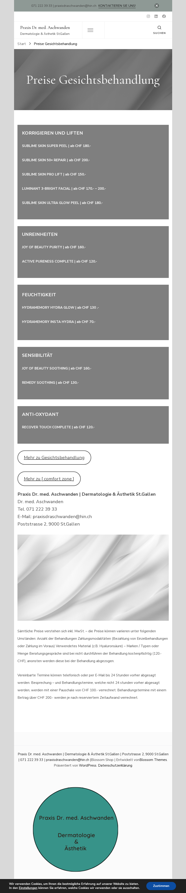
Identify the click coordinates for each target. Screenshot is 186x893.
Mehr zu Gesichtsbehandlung (54, 458)
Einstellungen (28, 888)
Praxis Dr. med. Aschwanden (45, 27)
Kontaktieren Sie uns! (117, 6)
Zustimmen (161, 886)
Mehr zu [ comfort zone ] (49, 479)
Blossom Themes (153, 760)
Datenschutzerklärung (115, 765)
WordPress (87, 765)
